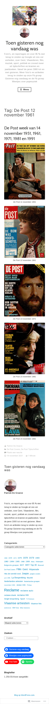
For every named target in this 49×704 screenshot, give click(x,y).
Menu (26, 89)
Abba (32, 561)
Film (18, 569)
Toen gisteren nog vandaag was (24, 46)
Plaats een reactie (14, 452)
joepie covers (35, 574)
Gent (25, 569)
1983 (6, 561)
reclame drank (10, 595)
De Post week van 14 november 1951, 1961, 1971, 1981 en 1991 (22, 133)
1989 (28, 561)
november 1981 (9, 585)
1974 (14, 558)
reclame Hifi (23, 595)
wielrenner (7, 608)
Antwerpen (39, 562)
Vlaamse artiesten (17, 603)
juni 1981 (7, 578)
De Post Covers (13, 449)
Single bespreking (11, 599)
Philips (29, 585)
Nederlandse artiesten (13, 581)
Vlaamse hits (36, 604)
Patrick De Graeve (14, 446)
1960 (5, 558)
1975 (20, 558)
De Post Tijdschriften (30, 449)
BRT (22, 565)
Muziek (30, 578)
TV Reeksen (30, 599)
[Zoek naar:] (21, 638)
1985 (17, 561)
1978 (25, 558)
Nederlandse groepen (32, 581)
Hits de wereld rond (12, 574)
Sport (22, 599)
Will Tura (15, 608)
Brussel (41, 565)
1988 (22, 562)
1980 (37, 558)
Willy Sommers (25, 608)
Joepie (25, 573)
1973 (10, 558)
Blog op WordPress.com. (24, 695)
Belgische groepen (11, 565)
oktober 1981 (21, 585)
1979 (31, 557)
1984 (12, 561)
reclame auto (26, 590)
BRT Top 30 (31, 565)
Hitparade (34, 569)
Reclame (11, 590)
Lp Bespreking (18, 577)
